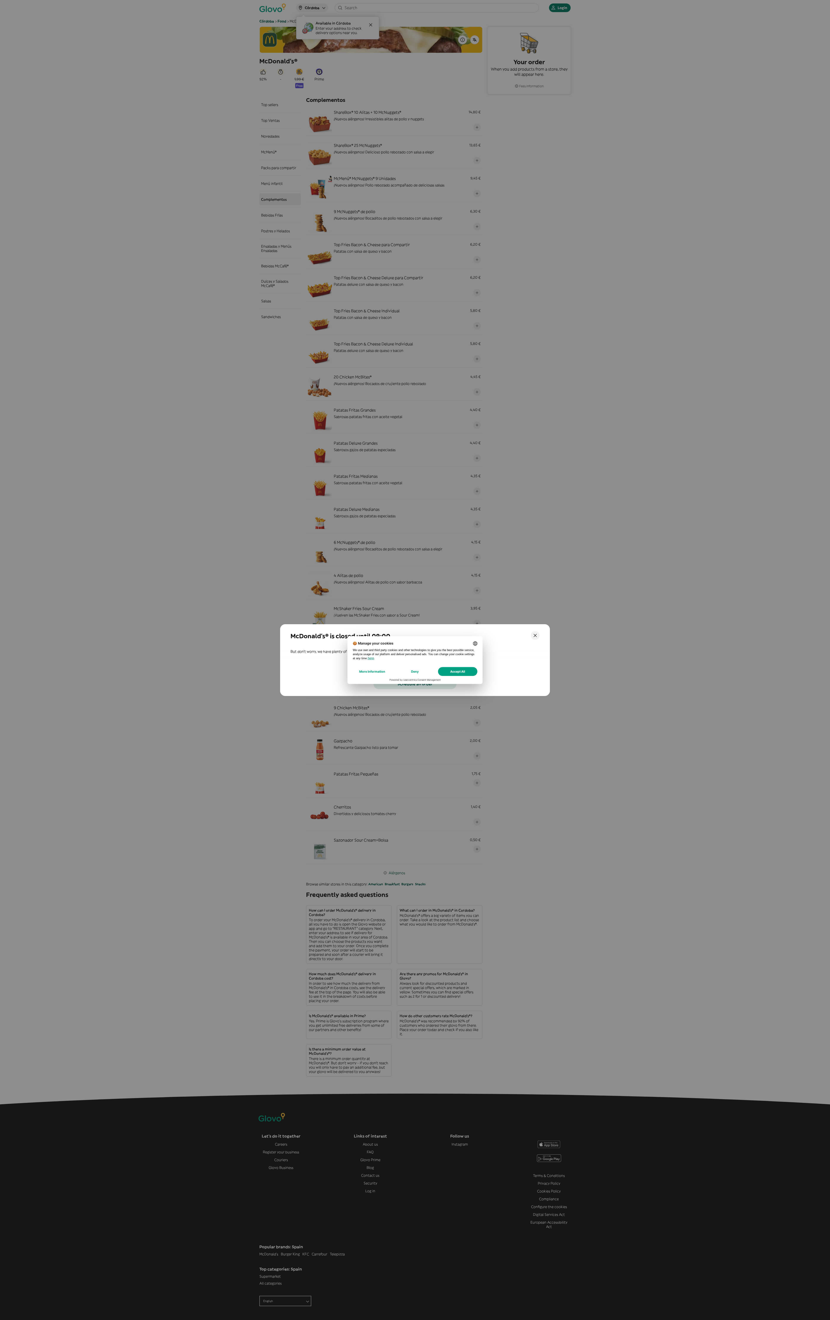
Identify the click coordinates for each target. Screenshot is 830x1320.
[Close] (535, 635)
